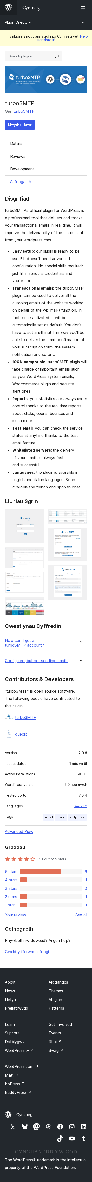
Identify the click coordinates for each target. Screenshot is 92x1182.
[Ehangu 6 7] (80, 534)
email (49, 817)
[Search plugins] (57, 56)
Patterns (56, 1008)
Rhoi (55, 1041)
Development (22, 169)
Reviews (17, 156)
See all (81, 914)
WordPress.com (21, 1066)
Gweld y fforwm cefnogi (27, 951)
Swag (56, 1050)
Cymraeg (24, 1114)
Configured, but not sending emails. (36, 660)
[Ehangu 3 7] (37, 578)
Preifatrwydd (16, 1008)
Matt (12, 1075)
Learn (10, 1024)
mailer (61, 817)
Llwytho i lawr (20, 125)
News (10, 990)
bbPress (15, 1083)
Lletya (10, 999)
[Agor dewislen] (84, 7)
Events (55, 1032)
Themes (56, 990)
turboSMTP (24, 111)
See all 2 (80, 806)
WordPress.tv (19, 1050)
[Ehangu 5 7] (80, 516)
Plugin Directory (18, 22)
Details (16, 143)
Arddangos (58, 982)
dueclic (21, 734)
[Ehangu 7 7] (80, 571)
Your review (15, 914)
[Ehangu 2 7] (37, 554)
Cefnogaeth (20, 181)
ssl (83, 817)
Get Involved (60, 1024)
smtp (73, 817)
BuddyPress (18, 1092)
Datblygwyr (15, 1041)
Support (12, 1032)
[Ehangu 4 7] (37, 603)
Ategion (55, 999)
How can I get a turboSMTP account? (24, 643)
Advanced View (19, 831)
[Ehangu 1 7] (37, 516)
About (10, 982)
